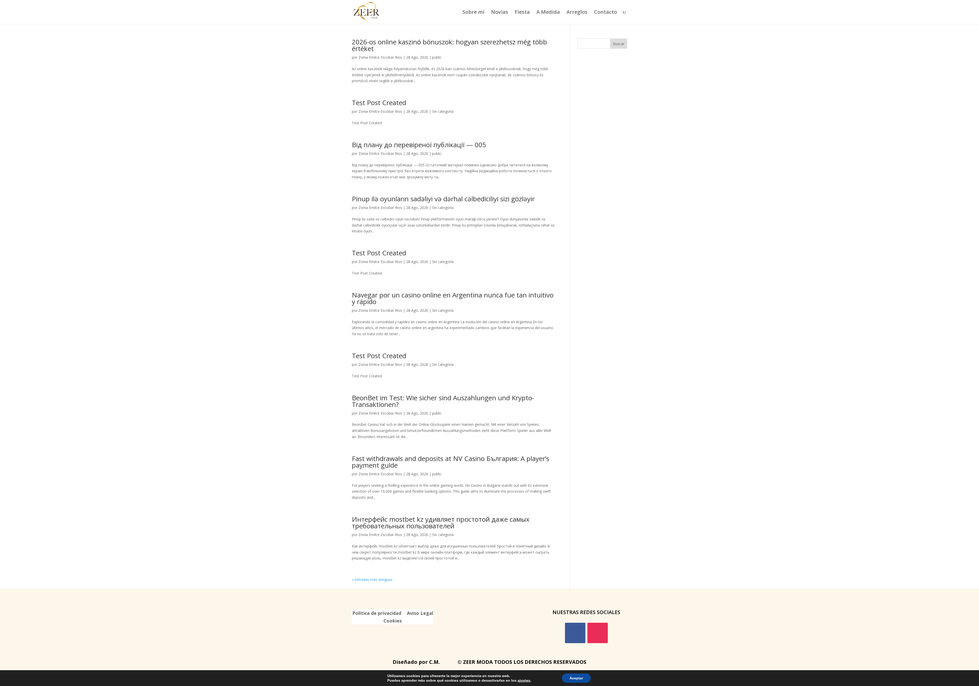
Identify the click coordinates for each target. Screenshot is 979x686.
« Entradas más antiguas (372, 579)
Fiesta (522, 12)
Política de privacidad (376, 613)
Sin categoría (443, 111)
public (437, 57)
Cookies (392, 621)
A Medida (548, 12)
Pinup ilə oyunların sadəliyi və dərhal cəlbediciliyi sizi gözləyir (443, 198)
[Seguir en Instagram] (597, 633)
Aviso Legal (420, 613)
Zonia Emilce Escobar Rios (380, 57)
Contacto (605, 12)
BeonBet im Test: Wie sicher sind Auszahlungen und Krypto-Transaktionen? (443, 401)
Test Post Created (379, 102)
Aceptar (576, 678)
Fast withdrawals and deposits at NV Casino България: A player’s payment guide (450, 462)
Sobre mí (473, 12)
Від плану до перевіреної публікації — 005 (419, 144)
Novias (499, 12)
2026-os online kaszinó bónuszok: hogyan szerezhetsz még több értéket (449, 45)
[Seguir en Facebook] (575, 633)
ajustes (524, 680)
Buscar (618, 43)
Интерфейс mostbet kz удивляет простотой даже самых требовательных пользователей (441, 522)
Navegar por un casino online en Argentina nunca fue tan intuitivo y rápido (452, 298)
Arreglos (576, 12)
